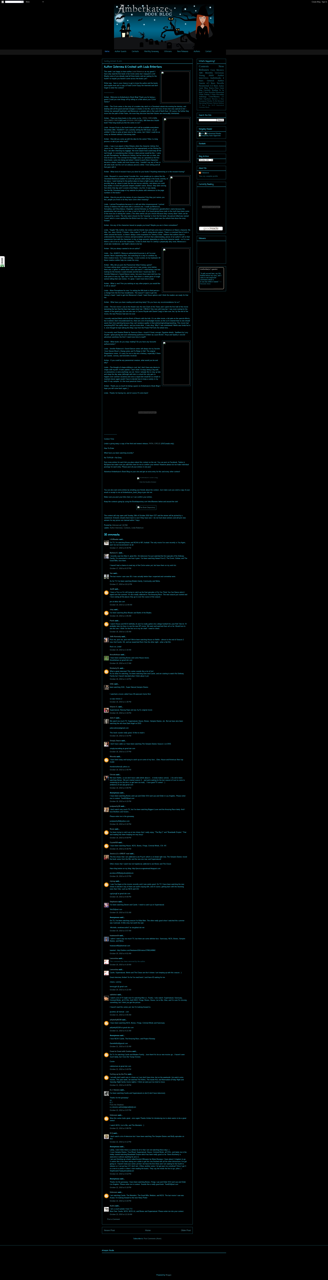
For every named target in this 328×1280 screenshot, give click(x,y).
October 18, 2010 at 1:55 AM (120, 632)
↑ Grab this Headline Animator (147, 482)
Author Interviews (116, 528)
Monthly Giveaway (151, 51)
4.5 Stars (211, 83)
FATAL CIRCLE (148, 118)
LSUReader (114, 539)
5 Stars (205, 92)
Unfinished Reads (204, 107)
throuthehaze (115, 655)
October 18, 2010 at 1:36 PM (120, 702)
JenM (112, 589)
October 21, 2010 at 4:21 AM (120, 1031)
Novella (220, 83)
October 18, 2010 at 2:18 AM (120, 650)
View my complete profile (208, 176)
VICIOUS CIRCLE (133, 120)
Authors (197, 51)
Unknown (115, 525)
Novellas (212, 92)
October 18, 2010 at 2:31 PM (120, 736)
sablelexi (113, 995)
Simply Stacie (115, 741)
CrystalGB (114, 842)
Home (107, 51)
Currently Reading (211, 90)
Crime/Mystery (214, 97)
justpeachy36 (115, 806)
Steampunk (203, 101)
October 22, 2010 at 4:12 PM (120, 1142)
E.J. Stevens (115, 1090)
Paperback (207, 99)
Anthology (203, 97)
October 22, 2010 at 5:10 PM (120, 1187)
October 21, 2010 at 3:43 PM (120, 1069)
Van (111, 573)
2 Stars (221, 99)
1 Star (208, 105)
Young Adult (206, 75)
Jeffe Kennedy (115, 637)
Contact (208, 51)
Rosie (112, 829)
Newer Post (109, 1230)
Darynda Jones (205, 284)
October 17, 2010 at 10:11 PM (121, 584)
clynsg (112, 881)
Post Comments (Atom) (152, 1239)
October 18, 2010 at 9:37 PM (120, 876)
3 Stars (213, 94)
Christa (112, 775)
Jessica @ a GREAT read (119, 854)
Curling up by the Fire (118, 1074)
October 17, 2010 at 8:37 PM (120, 568)
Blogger (168, 1275)
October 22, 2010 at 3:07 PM (120, 1110)
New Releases (182, 51)
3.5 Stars (214, 86)
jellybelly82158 (115, 1020)
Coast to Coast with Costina (121, 1051)
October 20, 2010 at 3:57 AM (120, 931)
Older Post (186, 1230)
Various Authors (218, 103)
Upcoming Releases (206, 103)
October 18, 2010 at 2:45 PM (120, 770)
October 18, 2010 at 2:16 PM (120, 713)
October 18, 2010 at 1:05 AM (120, 616)
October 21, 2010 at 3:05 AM (120, 1015)
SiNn (112, 684)
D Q (111, 1133)
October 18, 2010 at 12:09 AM (121, 605)
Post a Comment (113, 1219)
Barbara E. (114, 553)
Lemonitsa (114, 958)
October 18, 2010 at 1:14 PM (120, 679)
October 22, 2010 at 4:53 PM (120, 1174)
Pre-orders (220, 94)
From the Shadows (117, 1105)
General (210, 80)
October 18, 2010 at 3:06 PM (120, 788)
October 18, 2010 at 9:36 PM (120, 849)
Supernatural (220, 105)
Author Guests (120, 51)
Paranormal (204, 86)
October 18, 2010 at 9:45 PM (120, 897)
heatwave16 (114, 936)
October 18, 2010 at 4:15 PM (120, 801)
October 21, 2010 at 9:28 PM (120, 1085)
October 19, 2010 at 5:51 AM (120, 912)
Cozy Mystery (217, 70)
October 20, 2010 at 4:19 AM (120, 965)
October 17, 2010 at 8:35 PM (120, 548)
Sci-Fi (213, 105)
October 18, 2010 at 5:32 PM (120, 824)
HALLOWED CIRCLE (112, 120)
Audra (112, 1206)
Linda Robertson (138, 71)
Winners (168, 51)
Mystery (215, 99)
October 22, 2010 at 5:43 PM (120, 1201)
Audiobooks (215, 78)
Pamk (112, 621)
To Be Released (218, 101)
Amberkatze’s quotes (209, 269)
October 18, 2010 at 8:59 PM (120, 838)
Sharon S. (114, 707)
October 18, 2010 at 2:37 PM (120, 752)
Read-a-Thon (214, 88)
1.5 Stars (202, 105)
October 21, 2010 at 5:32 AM (120, 1046)
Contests (135, 51)
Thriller (209, 101)
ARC (201, 73)
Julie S (112, 718)
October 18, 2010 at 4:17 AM (120, 663)
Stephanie (114, 902)
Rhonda (113, 756)
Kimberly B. (114, 668)
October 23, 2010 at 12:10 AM (121, 1214)
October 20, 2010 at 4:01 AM (120, 953)
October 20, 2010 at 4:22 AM (120, 990)
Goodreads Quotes (218, 288)
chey (112, 609)
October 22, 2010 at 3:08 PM (120, 1128)
